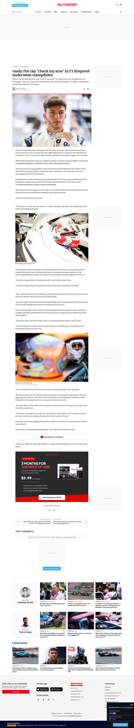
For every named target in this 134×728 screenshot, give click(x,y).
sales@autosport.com (111, 701)
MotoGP (48, 12)
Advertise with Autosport (112, 695)
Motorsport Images (33, 384)
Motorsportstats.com (77, 697)
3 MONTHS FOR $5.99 (20, 5)
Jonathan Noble (21, 88)
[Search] (121, 12)
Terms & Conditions (56, 713)
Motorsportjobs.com (77, 691)
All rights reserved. (76, 716)
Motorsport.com (75, 694)
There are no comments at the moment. (52, 537)
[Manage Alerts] (54, 510)
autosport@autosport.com (113, 693)
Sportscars (74, 12)
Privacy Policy (77, 713)
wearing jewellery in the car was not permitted (37, 185)
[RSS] (53, 700)
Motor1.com (74, 688)
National (64, 12)
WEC (55, 12)
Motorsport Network (63, 716)
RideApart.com (75, 700)
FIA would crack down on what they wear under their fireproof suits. (42, 163)
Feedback (108, 687)
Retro (97, 12)
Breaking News (87, 12)
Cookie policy (68, 713)
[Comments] (88, 89)
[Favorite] (84, 89)
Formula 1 (38, 12)
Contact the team (110, 698)
